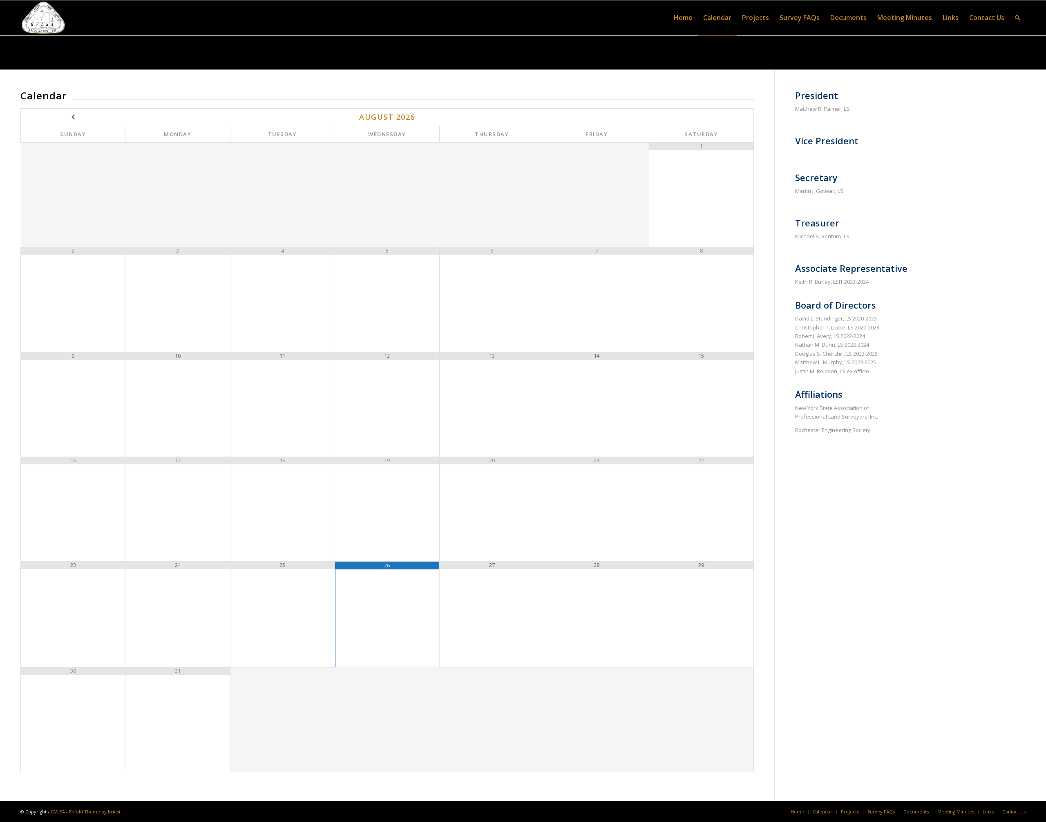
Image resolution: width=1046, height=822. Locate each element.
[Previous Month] (73, 117)
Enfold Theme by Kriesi (94, 812)
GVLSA (58, 812)
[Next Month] (701, 117)
